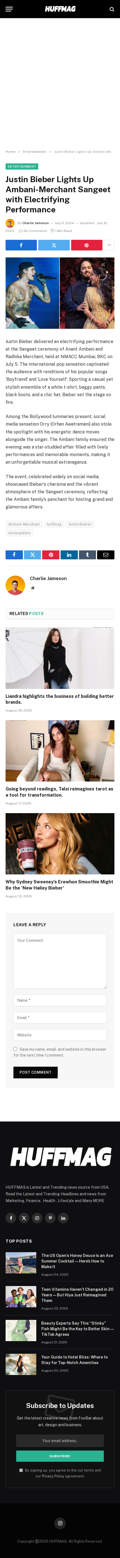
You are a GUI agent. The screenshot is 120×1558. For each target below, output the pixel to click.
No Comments (35, 231)
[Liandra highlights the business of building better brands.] (60, 658)
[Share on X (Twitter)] (53, 245)
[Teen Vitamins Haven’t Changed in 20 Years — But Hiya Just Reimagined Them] (21, 1296)
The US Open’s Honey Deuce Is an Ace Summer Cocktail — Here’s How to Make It (77, 1261)
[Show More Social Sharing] (109, 245)
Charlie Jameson (35, 223)
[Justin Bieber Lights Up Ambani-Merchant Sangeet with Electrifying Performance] (60, 293)
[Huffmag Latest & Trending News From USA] (60, 9)
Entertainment (22, 166)
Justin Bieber (80, 524)
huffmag (54, 524)
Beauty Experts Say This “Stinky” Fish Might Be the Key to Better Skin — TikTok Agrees (77, 1329)
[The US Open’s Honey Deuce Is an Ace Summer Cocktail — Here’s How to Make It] (21, 1262)
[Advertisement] (60, 84)
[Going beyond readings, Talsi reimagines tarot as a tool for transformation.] (60, 751)
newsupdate (19, 533)
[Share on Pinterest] (86, 245)
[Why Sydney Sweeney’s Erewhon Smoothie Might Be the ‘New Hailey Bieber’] (60, 843)
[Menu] (9, 9)
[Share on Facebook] (21, 245)
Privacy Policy (53, 1476)
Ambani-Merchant (24, 524)
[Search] (111, 9)
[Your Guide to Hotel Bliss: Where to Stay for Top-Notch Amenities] (21, 1364)
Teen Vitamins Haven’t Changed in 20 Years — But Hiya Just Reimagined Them (77, 1295)
